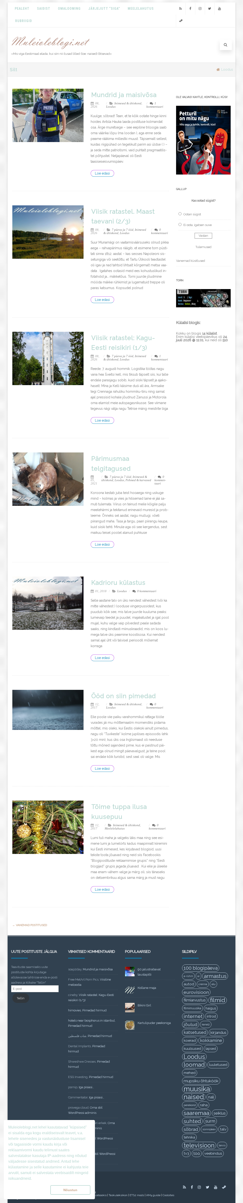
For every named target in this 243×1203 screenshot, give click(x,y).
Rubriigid (23, 21)
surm (210, 1121)
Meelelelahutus (115, 828)
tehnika (189, 1137)
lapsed (211, 1049)
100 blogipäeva (201, 968)
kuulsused (192, 1048)
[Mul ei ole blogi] (50, 49)
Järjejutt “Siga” (104, 8)
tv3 (186, 1153)
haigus (211, 1008)
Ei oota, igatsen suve (197, 225)
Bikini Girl (144, 1005)
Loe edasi (102, 173)
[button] (28, 1190)
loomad (194, 1064)
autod (189, 984)
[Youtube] (219, 9)
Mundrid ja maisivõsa (124, 94)
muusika (197, 1088)
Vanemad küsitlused (190, 261)
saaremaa (196, 1113)
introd (211, 1016)
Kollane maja (147, 988)
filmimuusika (192, 1008)
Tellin (20, 998)
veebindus (213, 1153)
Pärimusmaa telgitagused (111, 463)
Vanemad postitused (29, 925)
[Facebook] (190, 9)
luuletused (218, 1065)
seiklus (220, 1113)
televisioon (199, 1145)
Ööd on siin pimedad (123, 696)
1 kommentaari (154, 104)
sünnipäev (209, 1129)
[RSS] (180, 9)
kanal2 (206, 1024)
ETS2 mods (137, 1195)
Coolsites (168, 1195)
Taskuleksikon (118, 1195)
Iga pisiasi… (86, 1087)
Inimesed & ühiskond (127, 103)
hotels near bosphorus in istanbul (91, 1020)
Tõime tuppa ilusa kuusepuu (119, 811)
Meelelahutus (141, 8)
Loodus (111, 106)
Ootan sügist (192, 214)
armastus (215, 976)
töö (196, 1153)
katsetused (195, 1032)
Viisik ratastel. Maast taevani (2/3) (123, 216)
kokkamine (211, 1040)
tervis (222, 1145)
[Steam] (181, 21)
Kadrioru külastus (118, 582)
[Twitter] (210, 9)
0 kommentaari (159, 231)
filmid (217, 1000)
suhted (192, 1121)
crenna (202, 984)
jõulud (190, 1024)
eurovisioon (196, 992)
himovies (74, 1010)
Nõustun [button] (70, 1190)
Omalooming (69, 8)
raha (204, 1105)
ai (198, 976)
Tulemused (203, 247)
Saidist (43, 8)
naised (194, 1097)
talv (223, 1129)
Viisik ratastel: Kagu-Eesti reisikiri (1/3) (123, 342)
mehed (190, 1073)
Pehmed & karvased (138, 480)
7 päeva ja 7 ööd (122, 229)
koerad (190, 1040)
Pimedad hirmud (94, 1010)
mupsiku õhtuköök (201, 1081)
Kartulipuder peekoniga (154, 1023)
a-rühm (188, 976)
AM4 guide (153, 1195)
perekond (190, 1105)
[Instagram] (200, 9)
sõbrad (191, 1129)
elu (213, 984)
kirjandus (218, 1032)
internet (193, 1016)
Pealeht (22, 8)
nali (211, 1097)
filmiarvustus (195, 1000)
